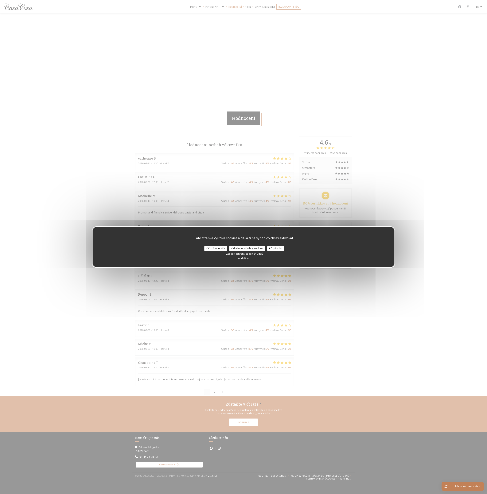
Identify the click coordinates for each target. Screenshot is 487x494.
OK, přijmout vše (215, 248)
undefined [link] (244, 258)
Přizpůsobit (275, 248)
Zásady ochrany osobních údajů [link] (244, 253)
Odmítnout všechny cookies (247, 248)
